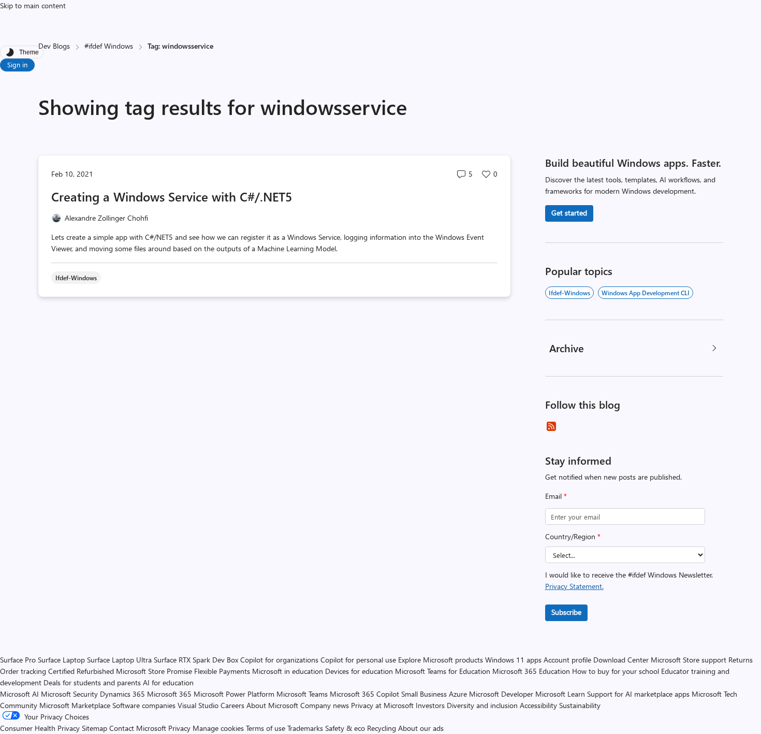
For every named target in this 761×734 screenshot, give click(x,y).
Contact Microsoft (137, 728)
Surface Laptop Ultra (119, 660)
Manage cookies (218, 728)
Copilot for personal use (358, 660)
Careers (232, 705)
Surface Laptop (61, 660)
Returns (740, 660)
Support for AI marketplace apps (638, 694)
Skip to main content (33, 5)
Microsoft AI (19, 694)
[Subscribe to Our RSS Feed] (551, 426)
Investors (430, 705)
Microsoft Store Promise (154, 671)
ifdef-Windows (569, 293)
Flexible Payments (222, 671)
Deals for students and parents (92, 682)
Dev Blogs (54, 46)
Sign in (17, 64)
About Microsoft (272, 705)
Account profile (567, 660)
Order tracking (23, 671)
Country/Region (573, 536)
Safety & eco (345, 728)
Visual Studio (198, 705)
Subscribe (566, 612)
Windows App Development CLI (646, 293)
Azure (458, 694)
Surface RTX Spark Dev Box (196, 660)
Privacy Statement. (574, 586)
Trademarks (305, 728)
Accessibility (538, 705)
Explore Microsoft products (440, 660)
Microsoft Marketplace (74, 705)
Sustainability (580, 705)
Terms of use (265, 728)
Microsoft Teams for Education (442, 671)
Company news (324, 705)
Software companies (143, 705)
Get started (569, 213)
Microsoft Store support (688, 660)
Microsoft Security (69, 694)
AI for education (168, 682)
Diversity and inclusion (482, 705)
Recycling (381, 728)
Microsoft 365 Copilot (364, 694)
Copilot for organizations (279, 660)
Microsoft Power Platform (234, 694)
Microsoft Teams (302, 694)
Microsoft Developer (501, 694)
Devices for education (359, 671)
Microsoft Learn (560, 694)
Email (556, 496)
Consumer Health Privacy (40, 728)
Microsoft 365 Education (531, 671)
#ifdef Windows (108, 46)
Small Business (424, 694)
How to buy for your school (615, 671)
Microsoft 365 (169, 694)
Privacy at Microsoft (382, 705)
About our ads (421, 728)
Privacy (180, 728)
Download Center (621, 660)
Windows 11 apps (513, 660)
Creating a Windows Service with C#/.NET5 (171, 196)
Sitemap (94, 728)
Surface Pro (18, 660)
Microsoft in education (287, 671)
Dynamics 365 (122, 694)
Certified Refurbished (81, 671)
